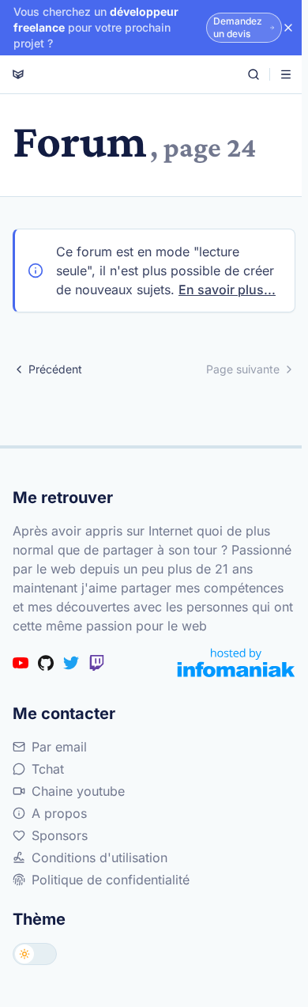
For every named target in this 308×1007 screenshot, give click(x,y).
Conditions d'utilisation (99, 857)
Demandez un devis (237, 27)
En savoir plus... (227, 289)
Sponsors (60, 835)
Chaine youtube (78, 791)
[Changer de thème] (35, 954)
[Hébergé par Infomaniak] (236, 662)
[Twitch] (96, 663)
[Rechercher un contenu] (253, 74)
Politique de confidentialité (111, 880)
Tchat (48, 769)
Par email (59, 747)
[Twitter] (71, 663)
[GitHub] (46, 663)
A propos (59, 813)
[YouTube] (20, 663)
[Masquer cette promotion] (288, 27)
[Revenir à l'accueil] (18, 74)
